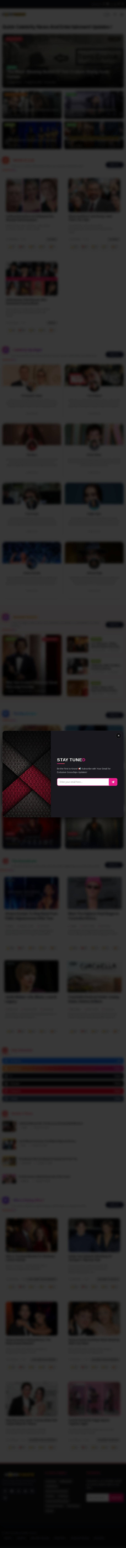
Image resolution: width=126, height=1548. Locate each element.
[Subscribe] (113, 781)
